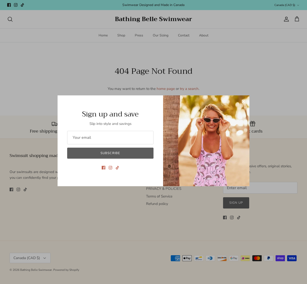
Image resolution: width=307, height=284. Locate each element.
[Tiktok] (117, 167)
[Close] (243, 101)
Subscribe (110, 153)
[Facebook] (103, 167)
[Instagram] (110, 167)
